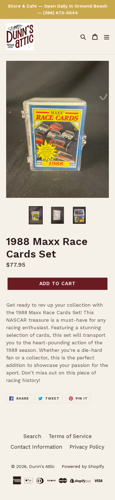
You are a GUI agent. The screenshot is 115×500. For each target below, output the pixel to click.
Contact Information (36, 447)
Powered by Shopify (83, 466)
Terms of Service (70, 436)
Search (32, 436)
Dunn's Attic (42, 466)
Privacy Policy (87, 447)
